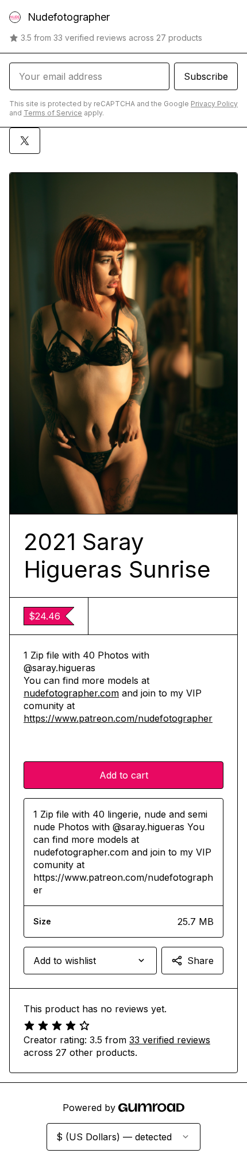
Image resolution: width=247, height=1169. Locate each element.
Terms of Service (53, 113)
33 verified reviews (169, 1040)
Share (200, 960)
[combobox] (90, 960)
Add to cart (123, 775)
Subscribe (206, 76)
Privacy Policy (214, 103)
